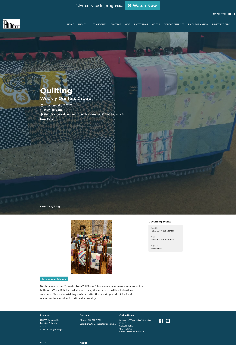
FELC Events (99, 24)
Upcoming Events (159, 221)
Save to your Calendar (54, 279)
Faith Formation (198, 24)
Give (127, 24)
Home (70, 24)
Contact (116, 24)
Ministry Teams (221, 24)
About (82, 24)
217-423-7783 (219, 14)
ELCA (43, 342)
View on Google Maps (51, 329)
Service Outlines (174, 24)
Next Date (47, 119)
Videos (156, 24)
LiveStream (141, 24)
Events (44, 206)
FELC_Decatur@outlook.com (102, 324)
